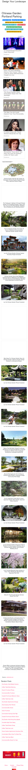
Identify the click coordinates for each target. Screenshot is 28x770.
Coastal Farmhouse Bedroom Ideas (10, 696)
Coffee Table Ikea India (7, 699)
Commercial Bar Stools (7, 707)
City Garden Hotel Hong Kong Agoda (11, 719)
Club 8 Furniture (6, 710)
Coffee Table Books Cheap (8, 725)
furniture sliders (7, 20)
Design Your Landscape (14, 1)
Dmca (6, 765)
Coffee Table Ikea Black (7, 737)
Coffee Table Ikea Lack (7, 728)
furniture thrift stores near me (14, 31)
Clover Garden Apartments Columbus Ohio (12, 731)
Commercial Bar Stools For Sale (10, 740)
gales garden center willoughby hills (14, 29)
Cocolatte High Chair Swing (8, 722)
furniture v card (21, 24)
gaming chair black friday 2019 (14, 27)
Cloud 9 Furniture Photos (8, 690)
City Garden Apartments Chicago (10, 702)
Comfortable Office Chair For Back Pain (11, 734)
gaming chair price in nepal (9, 24)
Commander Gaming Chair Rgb (10, 713)
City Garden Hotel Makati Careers (10, 684)
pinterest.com (10, 677)
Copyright (14, 767)
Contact (12, 765)
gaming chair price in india (18, 20)
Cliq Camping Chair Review (8, 704)
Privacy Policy (20, 765)
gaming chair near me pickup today (14, 22)
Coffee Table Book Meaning (8, 687)
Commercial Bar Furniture (8, 693)
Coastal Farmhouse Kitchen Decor (10, 716)
